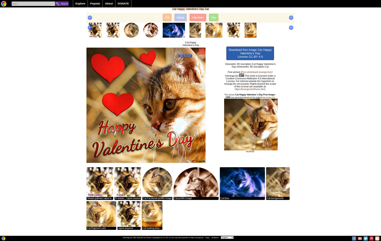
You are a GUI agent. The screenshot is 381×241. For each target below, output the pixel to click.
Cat (167, 17)
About (109, 3)
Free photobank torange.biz (256, 72)
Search (64, 4)
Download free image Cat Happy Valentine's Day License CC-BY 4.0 (250, 53)
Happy (180, 17)
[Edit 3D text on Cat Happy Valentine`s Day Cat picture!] (202, 51)
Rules (208, 237)
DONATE (123, 3)
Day (213, 17)
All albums (215, 237)
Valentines (198, 17)
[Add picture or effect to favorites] (90, 51)
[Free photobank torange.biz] (3, 3)
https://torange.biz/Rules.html (250, 89)
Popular (95, 3)
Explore (80, 3)
